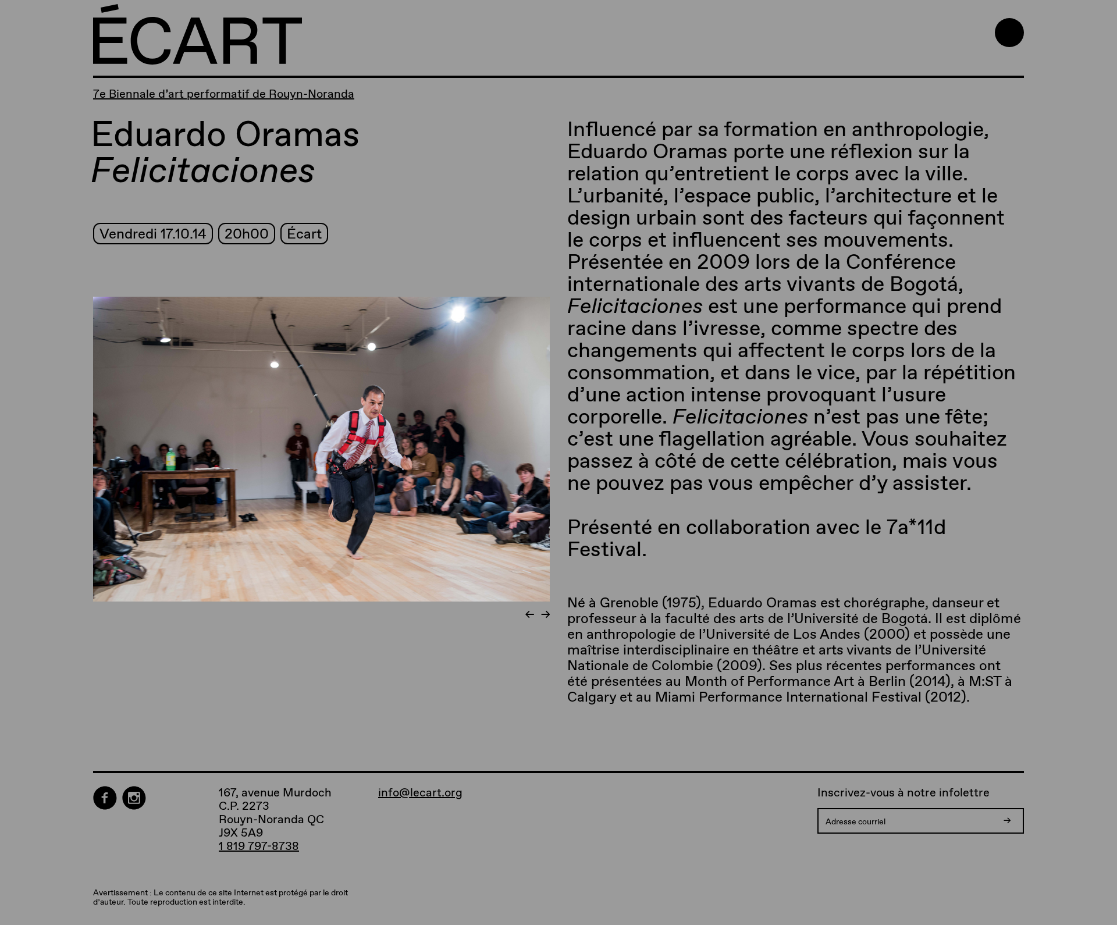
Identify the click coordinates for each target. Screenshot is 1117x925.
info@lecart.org (420, 792)
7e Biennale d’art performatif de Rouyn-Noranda (223, 93)
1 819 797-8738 (259, 845)
